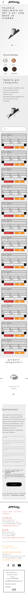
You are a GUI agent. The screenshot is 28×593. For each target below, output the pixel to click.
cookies (8, 472)
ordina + (9, 147)
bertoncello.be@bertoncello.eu (13, 537)
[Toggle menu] (3, 2)
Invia (14, 484)
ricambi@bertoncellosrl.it (12, 559)
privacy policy (10, 471)
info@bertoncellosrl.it (10, 525)
